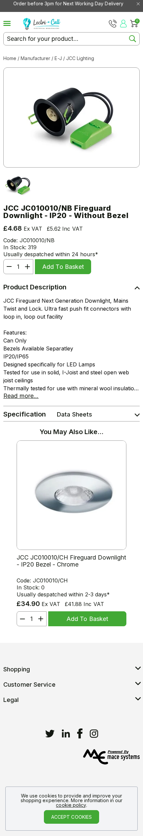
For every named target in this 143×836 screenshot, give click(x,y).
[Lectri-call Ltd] (41, 23)
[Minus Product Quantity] (8, 267)
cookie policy (71, 805)
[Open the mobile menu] (13, 23)
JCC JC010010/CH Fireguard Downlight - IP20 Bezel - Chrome (71, 561)
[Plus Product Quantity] (29, 267)
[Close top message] (138, 3)
